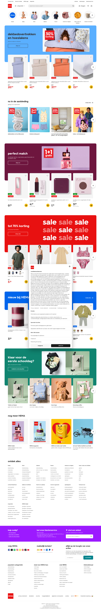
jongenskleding (25, 476)
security (38, 596)
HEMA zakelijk (62, 576)
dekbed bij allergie (26, 516)
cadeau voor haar (40, 495)
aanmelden (88, 557)
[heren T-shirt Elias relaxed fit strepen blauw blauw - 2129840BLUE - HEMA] (13, 272)
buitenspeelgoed (69, 495)
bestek (23, 489)
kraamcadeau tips (12, 518)
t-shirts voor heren (54, 474)
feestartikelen (39, 487)
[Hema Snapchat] (20, 550)
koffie (80, 476)
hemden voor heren (54, 480)
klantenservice (62, 578)
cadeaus (38, 493)
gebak (80, 468)
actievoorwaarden (63, 580)
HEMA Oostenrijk (87, 572)
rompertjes (10, 470)
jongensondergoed (26, 478)
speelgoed (38, 499)
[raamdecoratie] (61, 122)
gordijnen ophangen (26, 508)
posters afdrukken (83, 491)
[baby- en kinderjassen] (83, 122)
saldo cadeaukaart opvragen (65, 582)
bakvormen (24, 499)
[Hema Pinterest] (23, 550)
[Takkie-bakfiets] (83, 434)
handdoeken (11, 576)
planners (10, 493)
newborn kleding (12, 478)
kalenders (10, 491)
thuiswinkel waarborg (85, 596)
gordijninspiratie (11, 508)
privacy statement (22, 596)
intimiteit (52, 499)
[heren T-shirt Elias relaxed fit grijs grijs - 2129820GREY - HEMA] (9, 272)
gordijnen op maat (69, 472)
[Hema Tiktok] (25, 550)
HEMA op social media (39, 574)
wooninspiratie (11, 506)
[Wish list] (88, 6)
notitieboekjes (11, 495)
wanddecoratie (82, 495)
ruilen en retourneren (14, 536)
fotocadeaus (82, 493)
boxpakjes (10, 472)
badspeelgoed (68, 497)
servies (23, 487)
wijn (80, 478)
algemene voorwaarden (57, 596)
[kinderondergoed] (40, 122)
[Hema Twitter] (12, 550)
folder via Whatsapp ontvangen (41, 572)
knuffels (66, 499)
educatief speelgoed (69, 491)
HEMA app (36, 567)
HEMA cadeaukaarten (39, 580)
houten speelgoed (69, 493)
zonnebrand (53, 495)
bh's (37, 474)
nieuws (35, 588)
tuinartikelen (67, 474)
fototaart (81, 472)
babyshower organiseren (13, 514)
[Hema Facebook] (9, 550)
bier (80, 480)
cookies (67, 596)
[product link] (18, 67)
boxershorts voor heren (55, 478)
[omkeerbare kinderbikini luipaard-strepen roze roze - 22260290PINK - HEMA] (74, 272)
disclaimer (31, 596)
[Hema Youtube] (28, 550)
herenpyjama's (53, 472)
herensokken (53, 470)
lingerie (38, 472)
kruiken (52, 493)
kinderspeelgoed (68, 487)
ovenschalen (25, 497)
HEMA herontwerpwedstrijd (40, 576)
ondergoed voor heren (55, 476)
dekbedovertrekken (69, 468)
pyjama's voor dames (41, 478)
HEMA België (87, 567)
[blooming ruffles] (83, 393)
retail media (62, 586)
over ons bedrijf (63, 567)
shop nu (50, 43)
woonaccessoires (68, 478)
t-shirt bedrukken (83, 499)
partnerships (62, 584)
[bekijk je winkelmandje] (91, 6)
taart (80, 470)
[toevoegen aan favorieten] (25, 57)
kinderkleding (25, 468)
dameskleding (39, 468)
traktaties (81, 474)
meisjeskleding (25, 470)
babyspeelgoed (68, 489)
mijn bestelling (12, 532)
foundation (52, 489)
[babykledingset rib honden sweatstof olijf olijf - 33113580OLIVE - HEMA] (81, 331)
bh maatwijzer (25, 518)
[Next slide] (93, 67)
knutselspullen (11, 497)
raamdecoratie (11, 578)
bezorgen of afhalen (14, 534)
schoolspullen (11, 487)
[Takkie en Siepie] (18, 393)
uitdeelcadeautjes (40, 491)
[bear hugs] (61, 393)
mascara (52, 491)
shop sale (50, 233)
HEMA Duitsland (87, 569)
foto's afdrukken (82, 489)
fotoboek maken (82, 487)
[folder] (18, 434)
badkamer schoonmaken (27, 510)
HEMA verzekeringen (39, 584)
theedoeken (25, 491)
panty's (37, 476)
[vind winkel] (91, 536)
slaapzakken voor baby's (13, 474)
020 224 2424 (40, 532)
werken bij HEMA (63, 569)
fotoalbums (10, 499)
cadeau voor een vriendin (14, 512)
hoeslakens (67, 470)
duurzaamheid (62, 570)
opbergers (67, 476)
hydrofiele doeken (12, 480)
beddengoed (11, 572)
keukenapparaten (26, 493)
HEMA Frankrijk (87, 570)
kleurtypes (10, 516)
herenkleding (53, 468)
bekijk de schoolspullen (50, 367)
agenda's (10, 489)
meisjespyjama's (25, 474)
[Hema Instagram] (17, 550)
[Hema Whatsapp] (14, 550)
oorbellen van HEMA (12, 510)
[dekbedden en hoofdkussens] (18, 122)
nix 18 (72, 596)
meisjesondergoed (26, 472)
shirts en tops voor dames (42, 470)
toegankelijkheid (46, 596)
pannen (24, 495)
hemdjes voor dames (41, 480)
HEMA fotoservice (38, 578)
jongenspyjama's (25, 480)
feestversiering (39, 489)
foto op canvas (82, 497)
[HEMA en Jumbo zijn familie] (61, 434)
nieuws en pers (62, 572)
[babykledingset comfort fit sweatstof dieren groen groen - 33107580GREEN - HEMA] (74, 331)
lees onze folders (38, 570)
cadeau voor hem (40, 497)
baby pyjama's (11, 476)
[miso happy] (40, 393)
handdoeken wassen (26, 512)
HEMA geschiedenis (63, 574)
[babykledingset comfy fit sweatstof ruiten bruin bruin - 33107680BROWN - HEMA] (78, 331)
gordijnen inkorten (26, 514)
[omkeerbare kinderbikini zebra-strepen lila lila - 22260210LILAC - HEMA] (78, 272)
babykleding (11, 468)
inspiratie (36, 586)
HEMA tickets (37, 582)
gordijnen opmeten (26, 506)
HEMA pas (36, 569)
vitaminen (52, 497)
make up (52, 487)
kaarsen (66, 480)
